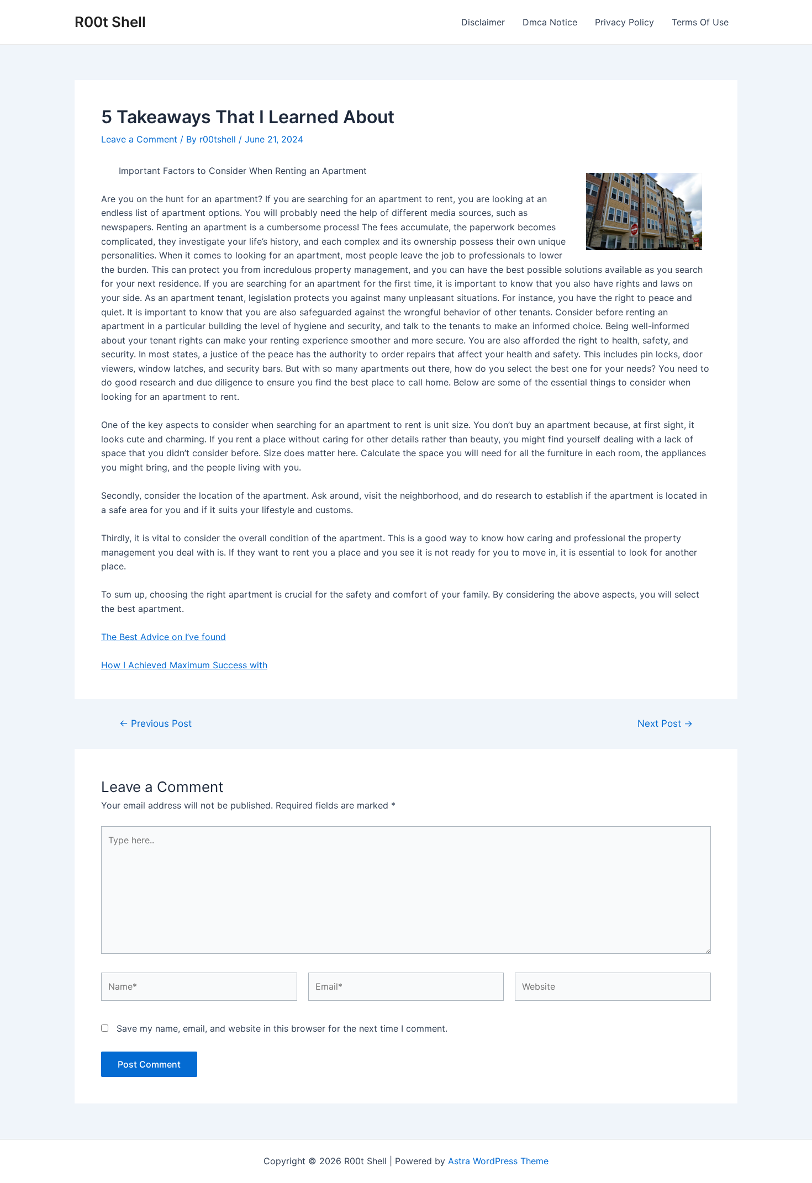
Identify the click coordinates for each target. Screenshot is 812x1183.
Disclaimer (483, 22)
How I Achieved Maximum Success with (184, 664)
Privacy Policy (624, 22)
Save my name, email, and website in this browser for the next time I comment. (282, 1028)
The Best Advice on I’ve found (163, 636)
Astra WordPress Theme (498, 1160)
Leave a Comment (139, 139)
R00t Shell (110, 21)
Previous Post (155, 723)
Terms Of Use (700, 22)
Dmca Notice (550, 22)
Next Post (665, 723)
